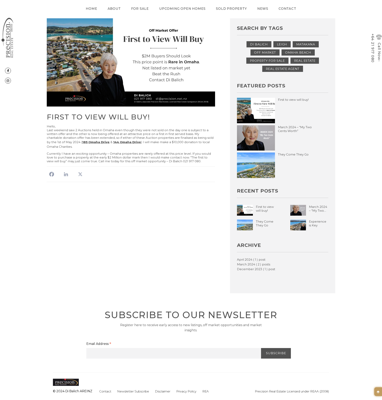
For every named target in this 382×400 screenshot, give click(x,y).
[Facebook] (51, 174)
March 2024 (253, 264)
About (114, 9)
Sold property (231, 9)
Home (91, 9)
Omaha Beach (298, 52)
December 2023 (256, 269)
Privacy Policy (186, 391)
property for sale (267, 61)
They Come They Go (293, 154)
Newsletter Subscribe (133, 391)
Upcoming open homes (182, 9)
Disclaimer (162, 391)
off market (265, 52)
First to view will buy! (293, 100)
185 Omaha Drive (96, 142)
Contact (287, 9)
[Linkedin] (65, 174)
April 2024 (251, 259)
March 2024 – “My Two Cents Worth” (295, 129)
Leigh (282, 44)
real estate (305, 61)
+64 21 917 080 (372, 48)
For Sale (140, 9)
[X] (80, 174)
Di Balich (259, 44)
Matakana (305, 44)
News (262, 9)
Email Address (98, 344)
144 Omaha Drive (127, 142)
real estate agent (282, 69)
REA (205, 391)
